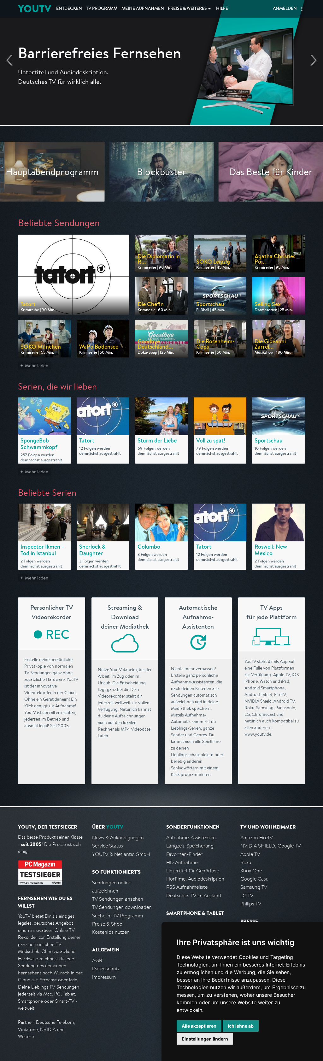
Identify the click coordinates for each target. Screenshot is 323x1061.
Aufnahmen (142, 9)
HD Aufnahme (181, 862)
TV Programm (101, 9)
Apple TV (250, 854)
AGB (97, 960)
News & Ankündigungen (118, 837)
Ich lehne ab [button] (241, 1026)
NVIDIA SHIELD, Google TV (270, 845)
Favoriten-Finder (184, 854)
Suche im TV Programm (117, 915)
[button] (302, 9)
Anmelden (285, 9)
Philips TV (250, 903)
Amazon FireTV (256, 837)
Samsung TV (253, 887)
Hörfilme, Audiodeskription (195, 879)
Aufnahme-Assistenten (191, 837)
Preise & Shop (107, 924)
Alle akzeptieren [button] (199, 1026)
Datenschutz (106, 968)
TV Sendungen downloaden (122, 907)
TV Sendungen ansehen (117, 899)
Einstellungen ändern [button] (205, 1038)
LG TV (246, 895)
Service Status (107, 845)
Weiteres (187, 9)
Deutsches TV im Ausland (193, 895)
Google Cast (254, 879)
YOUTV (34, 9)
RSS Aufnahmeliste (187, 887)
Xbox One (251, 870)
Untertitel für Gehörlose (192, 870)
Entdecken (69, 9)
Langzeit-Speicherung (190, 845)
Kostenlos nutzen (111, 932)
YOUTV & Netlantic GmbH (121, 854)
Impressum (104, 977)
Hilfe (222, 9)
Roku (245, 862)
